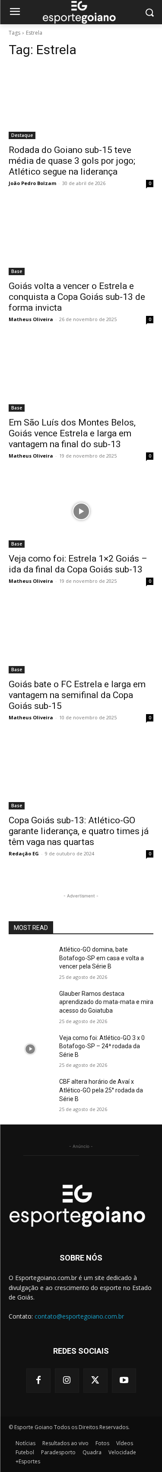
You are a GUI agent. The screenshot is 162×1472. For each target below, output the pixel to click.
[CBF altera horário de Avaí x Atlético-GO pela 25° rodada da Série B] (30, 1093)
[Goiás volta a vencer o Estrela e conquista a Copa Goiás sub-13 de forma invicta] (81, 239)
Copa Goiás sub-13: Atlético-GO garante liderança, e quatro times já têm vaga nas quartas (79, 831)
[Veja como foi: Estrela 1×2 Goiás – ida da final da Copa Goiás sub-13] (81, 511)
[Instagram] (67, 1380)
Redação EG (24, 853)
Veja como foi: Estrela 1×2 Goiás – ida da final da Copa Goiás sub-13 (78, 564)
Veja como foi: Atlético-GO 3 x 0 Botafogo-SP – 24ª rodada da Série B (102, 1046)
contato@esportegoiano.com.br (79, 1316)
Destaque (22, 135)
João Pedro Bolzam (32, 183)
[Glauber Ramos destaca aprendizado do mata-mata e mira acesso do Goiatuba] (30, 1005)
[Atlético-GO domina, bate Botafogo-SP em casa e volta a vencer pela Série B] (30, 961)
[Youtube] (124, 1380)
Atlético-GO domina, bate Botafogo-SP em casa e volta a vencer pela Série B (101, 958)
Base (16, 271)
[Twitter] (95, 1380)
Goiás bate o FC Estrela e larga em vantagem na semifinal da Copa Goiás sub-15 (77, 695)
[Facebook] (38, 1380)
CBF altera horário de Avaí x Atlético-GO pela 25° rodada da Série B (101, 1090)
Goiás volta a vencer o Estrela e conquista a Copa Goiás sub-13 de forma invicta (77, 297)
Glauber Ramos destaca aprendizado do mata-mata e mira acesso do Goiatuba (106, 1002)
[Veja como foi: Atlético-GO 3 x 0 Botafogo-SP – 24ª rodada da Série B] (30, 1049)
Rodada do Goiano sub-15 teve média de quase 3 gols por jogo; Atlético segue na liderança (72, 161)
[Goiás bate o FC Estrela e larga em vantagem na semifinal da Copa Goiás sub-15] (81, 637)
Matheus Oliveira (31, 319)
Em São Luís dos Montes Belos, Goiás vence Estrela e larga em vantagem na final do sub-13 (72, 433)
